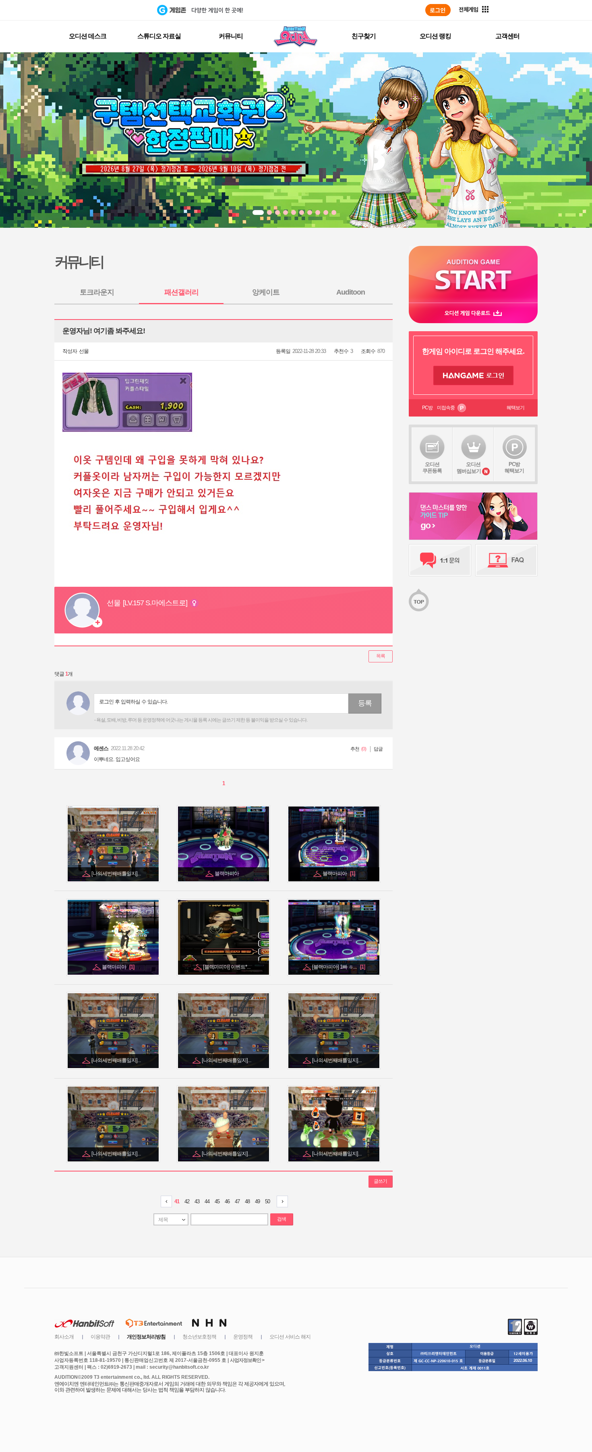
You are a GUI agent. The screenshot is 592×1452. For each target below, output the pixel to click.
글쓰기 (380, 1181)
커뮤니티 (231, 36)
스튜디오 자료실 (159, 36)
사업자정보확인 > (247, 1360)
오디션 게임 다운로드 (473, 313)
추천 (354, 749)
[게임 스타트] (473, 274)
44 (207, 1201)
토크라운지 (97, 292)
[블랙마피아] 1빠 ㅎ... (338, 967)
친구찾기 (364, 36)
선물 (84, 351)
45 (217, 1201)
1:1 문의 (440, 560)
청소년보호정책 (199, 1337)
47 (237, 1201)
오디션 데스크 (87, 36)
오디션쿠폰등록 (432, 467)
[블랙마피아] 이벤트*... (227, 967)
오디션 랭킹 (435, 36)
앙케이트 (265, 292)
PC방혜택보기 (514, 467)
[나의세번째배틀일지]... (116, 873)
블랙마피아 (227, 873)
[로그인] (438, 10)
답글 (378, 749)
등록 (365, 703)
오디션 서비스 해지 (289, 1337)
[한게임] (124, 10)
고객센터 (507, 36)
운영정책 (243, 1337)
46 (227, 1201)
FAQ (506, 560)
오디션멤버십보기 (469, 467)
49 (257, 1201)
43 (197, 1201)
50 (267, 1201)
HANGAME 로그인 (473, 375)
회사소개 (64, 1337)
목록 (380, 656)
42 (186, 1201)
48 (247, 1201)
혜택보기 (515, 407)
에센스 (101, 748)
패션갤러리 (181, 292)
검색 (281, 1219)
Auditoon (350, 292)
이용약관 (100, 1337)
